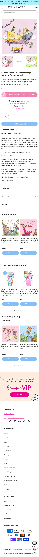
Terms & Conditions (10, 476)
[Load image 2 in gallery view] (19, 61)
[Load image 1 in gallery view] (7, 61)
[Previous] (3, 240)
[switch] (34, 549)
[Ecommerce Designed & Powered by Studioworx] (31, 553)
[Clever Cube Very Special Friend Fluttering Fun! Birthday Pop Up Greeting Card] (28, 278)
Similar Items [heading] (8, 214)
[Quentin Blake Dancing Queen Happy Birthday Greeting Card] (28, 227)
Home (6, 433)
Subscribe (19, 395)
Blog (5, 442)
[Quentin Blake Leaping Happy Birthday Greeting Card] (10, 334)
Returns (6, 463)
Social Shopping (9, 472)
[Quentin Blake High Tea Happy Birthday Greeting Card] (10, 227)
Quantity (4, 117)
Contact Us (7, 450)
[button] (2, 8)
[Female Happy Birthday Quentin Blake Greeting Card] (28, 334)
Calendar (6, 446)
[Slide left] (5, 37)
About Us (6, 438)
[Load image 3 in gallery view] (31, 61)
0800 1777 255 (9, 414)
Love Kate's (19, 549)
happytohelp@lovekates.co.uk (14, 418)
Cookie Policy (8, 485)
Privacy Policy (8, 459)
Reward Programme (10, 468)
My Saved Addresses (10, 514)
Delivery (6, 455)
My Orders (7, 501)
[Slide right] (34, 37)
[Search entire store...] (35, 13)
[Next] (36, 240)
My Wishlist (7, 518)
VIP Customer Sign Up (11, 480)
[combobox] (19, 13)
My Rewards (7, 510)
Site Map (6, 489)
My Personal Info (9, 505)
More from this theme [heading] (14, 265)
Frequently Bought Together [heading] (11, 318)
